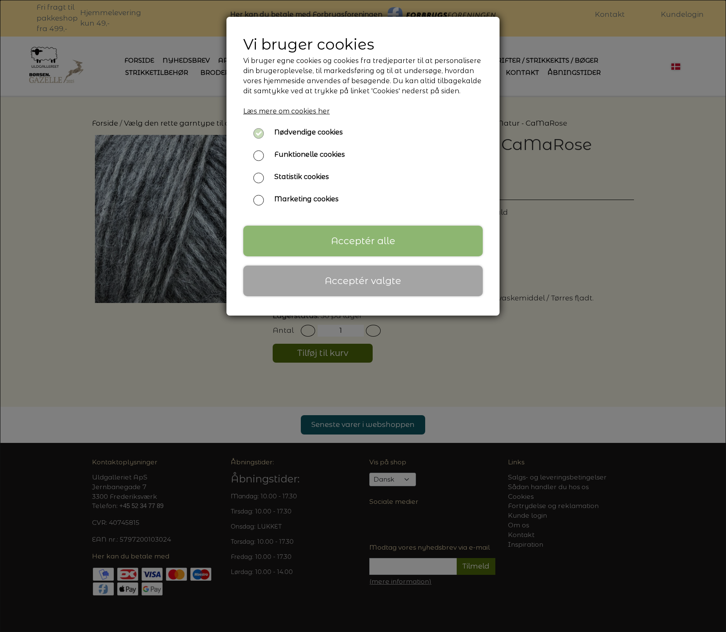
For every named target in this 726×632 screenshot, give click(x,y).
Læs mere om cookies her (286, 111)
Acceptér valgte (363, 281)
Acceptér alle (363, 241)
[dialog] (363, 316)
